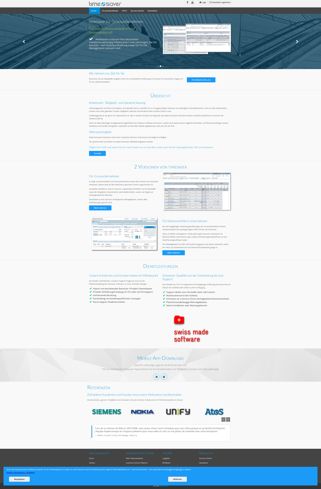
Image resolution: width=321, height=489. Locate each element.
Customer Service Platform (137, 463)
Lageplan (166, 458)
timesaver (164, 486)
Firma (91, 458)
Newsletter (152, 10)
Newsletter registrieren (221, 2)
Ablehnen (177, 479)
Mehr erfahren (100, 207)
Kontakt (97, 153)
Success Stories (137, 10)
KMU (124, 10)
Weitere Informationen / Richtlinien (21, 472)
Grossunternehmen (110, 10)
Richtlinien (166, 463)
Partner (92, 463)
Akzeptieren (19, 479)
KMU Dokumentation (134, 458)
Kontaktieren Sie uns (201, 79)
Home (93, 10)
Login (203, 2)
